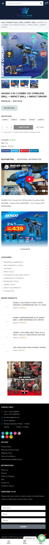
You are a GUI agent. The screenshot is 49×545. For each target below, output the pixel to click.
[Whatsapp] (7, 433)
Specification (6, 116)
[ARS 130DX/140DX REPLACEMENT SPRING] (6, 352)
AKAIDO (11, 146)
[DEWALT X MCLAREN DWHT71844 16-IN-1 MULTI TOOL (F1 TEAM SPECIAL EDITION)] (6, 337)
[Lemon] (11, 437)
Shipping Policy (6, 453)
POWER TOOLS (12, 22)
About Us (4, 470)
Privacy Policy (6, 447)
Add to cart (24, 127)
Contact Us (5, 483)
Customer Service (7, 486)
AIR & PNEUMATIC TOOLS (13, 265)
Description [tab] (7, 159)
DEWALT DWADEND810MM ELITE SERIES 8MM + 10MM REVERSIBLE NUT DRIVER (28, 319)
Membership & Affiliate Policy (11, 459)
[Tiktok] (19, 433)
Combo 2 (14, 119)
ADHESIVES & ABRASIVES (13, 262)
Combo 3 (23, 119)
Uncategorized (9, 291)
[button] (45, 35)
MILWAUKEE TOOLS (11, 281)
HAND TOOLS (9, 272)
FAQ (2, 479)
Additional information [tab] (29, 159)
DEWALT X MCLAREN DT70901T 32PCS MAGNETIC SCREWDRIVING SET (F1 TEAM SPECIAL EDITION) (29, 304)
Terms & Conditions (8, 456)
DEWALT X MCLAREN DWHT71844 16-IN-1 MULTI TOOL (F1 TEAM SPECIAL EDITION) (29, 334)
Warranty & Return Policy (10, 450)
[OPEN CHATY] (42, 538)
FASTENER (8, 268)
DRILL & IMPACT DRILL (27, 22)
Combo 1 (5, 119)
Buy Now (40, 127)
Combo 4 (32, 119)
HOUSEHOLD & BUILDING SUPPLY (17, 275)
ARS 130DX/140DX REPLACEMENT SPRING (29, 347)
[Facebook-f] (3, 433)
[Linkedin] (11, 433)
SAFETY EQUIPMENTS (12, 288)
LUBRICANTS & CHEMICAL (14, 278)
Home (3, 22)
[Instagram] (15, 433)
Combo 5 (41, 119)
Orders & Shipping (7, 476)
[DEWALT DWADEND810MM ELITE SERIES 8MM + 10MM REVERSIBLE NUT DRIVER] (6, 322)
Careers (4, 473)
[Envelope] (3, 437)
